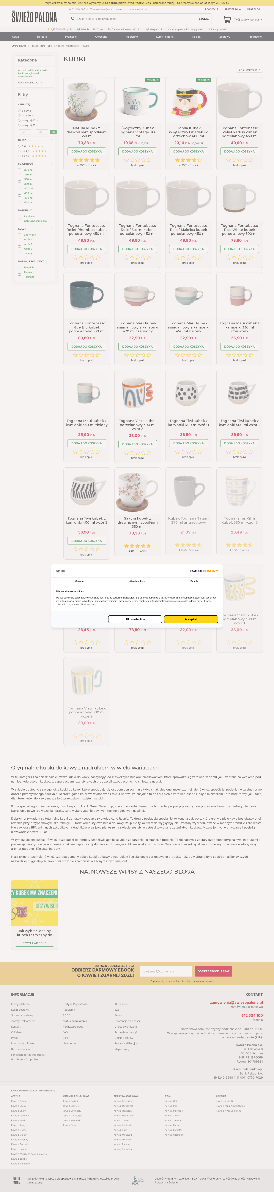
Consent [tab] (79, 581)
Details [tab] (194, 581)
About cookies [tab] (137, 581)
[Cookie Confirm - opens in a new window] (204, 571)
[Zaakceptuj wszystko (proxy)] (191, 619)
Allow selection (135, 619)
